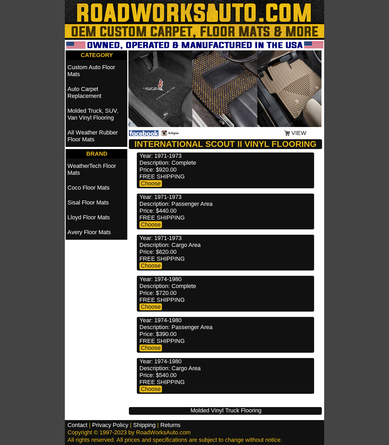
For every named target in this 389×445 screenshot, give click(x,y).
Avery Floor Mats (89, 232)
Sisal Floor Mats (88, 202)
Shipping (144, 425)
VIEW (298, 133)
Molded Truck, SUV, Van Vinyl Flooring (92, 114)
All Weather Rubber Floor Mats (92, 136)
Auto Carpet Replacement (84, 92)
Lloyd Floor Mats (88, 217)
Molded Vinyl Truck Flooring (226, 410)
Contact (77, 425)
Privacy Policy (110, 425)
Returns (170, 425)
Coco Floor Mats (88, 187)
